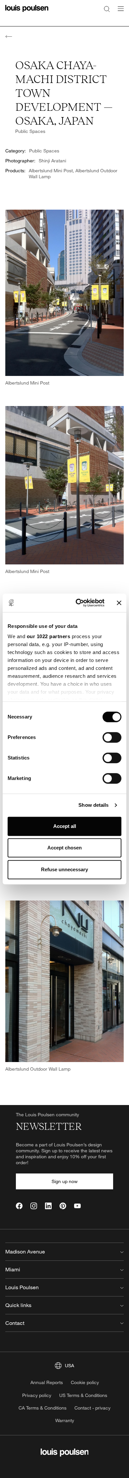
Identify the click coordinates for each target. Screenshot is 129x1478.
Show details (93, 805)
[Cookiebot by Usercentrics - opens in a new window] (78, 602)
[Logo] (26, 12)
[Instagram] (33, 1206)
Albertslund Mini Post (51, 170)
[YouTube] (77, 1206)
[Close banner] (119, 602)
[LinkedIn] (48, 1206)
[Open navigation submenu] (119, 12)
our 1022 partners (48, 636)
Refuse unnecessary (64, 869)
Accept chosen (64, 847)
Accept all (64, 826)
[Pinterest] (63, 1206)
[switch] (112, 737)
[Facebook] (19, 1206)
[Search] (107, 8)
